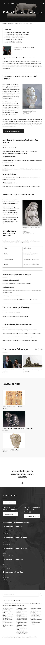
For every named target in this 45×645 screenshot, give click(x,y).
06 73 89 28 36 (8, 568)
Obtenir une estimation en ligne (12, 131)
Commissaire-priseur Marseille (15, 537)
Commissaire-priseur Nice (13, 572)
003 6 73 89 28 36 (9, 555)
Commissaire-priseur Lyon (13, 559)
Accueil (4, 23)
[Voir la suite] (23, 483)
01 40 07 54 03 (8, 533)
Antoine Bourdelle (28, 259)
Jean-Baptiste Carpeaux (29, 253)
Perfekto (35, 637)
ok (40, 595)
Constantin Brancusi (28, 264)
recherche (43, 3)
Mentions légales (17, 637)
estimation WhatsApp (22, 468)
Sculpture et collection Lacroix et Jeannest (24, 47)
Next (41, 349)
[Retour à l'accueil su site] (10, 3)
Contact (23, 637)
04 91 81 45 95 (8, 544)
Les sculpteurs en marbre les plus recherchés (15, 37)
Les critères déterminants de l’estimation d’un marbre (17, 34)
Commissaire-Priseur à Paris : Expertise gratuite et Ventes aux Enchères (22, 632)
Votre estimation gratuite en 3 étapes (14, 39)
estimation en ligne (7, 468)
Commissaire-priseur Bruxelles (15, 548)
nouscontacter (37, 468)
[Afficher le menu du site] (41, 3)
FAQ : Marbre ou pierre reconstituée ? (14, 42)
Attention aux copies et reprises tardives (14, 36)
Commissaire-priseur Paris (13, 526)
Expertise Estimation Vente (12, 23)
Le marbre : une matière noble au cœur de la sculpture (17, 32)
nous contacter (17, 49)
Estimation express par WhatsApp (13, 41)
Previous (36, 349)
